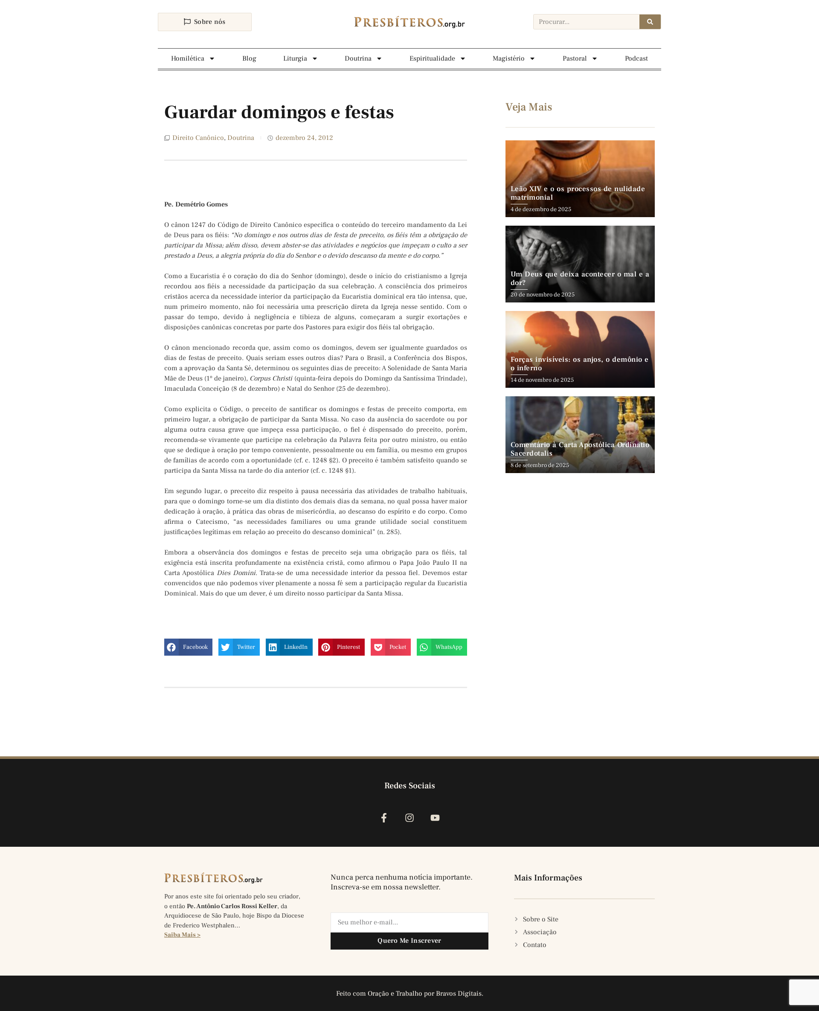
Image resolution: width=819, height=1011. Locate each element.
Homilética (187, 58)
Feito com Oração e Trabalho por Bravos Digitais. (409, 993)
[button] (188, 647)
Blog (249, 58)
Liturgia (295, 58)
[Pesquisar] (650, 22)
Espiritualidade (432, 58)
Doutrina (358, 58)
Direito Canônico (198, 138)
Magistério (509, 58)
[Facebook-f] (383, 818)
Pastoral (575, 58)
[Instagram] (409, 818)
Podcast (636, 58)
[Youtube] (435, 818)
